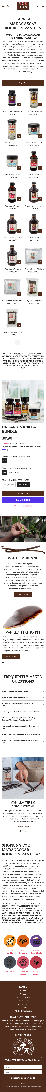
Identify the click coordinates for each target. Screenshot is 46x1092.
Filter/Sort (23, 83)
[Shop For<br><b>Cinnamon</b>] (23, 941)
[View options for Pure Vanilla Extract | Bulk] (19, 231)
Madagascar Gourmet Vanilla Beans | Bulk (12, 332)
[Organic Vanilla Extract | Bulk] (33, 192)
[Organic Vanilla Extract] (33, 161)
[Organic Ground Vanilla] (33, 129)
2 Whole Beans (23, 484)
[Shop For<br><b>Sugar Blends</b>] (36, 941)
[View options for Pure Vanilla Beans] (19, 136)
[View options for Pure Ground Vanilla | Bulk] (19, 294)
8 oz (17, 473)
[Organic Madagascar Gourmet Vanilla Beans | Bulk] (33, 287)
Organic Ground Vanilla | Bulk (34, 269)
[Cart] (43, 6)
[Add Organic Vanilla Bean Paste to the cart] (19, 104)
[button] (3, 662)
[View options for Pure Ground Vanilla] (19, 168)
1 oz (4, 473)
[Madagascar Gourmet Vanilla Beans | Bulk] (12, 318)
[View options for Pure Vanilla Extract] (19, 199)
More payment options (23, 506)
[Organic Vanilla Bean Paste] (12, 97)
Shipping (5, 443)
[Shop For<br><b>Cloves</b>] (36, 962)
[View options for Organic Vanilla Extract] (40, 168)
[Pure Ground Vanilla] (12, 161)
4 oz (10, 461)
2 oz (4, 461)
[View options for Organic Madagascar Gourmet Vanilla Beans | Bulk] (40, 294)
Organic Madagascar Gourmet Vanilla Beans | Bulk (34, 300)
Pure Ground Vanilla (12, 174)
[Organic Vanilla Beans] (33, 97)
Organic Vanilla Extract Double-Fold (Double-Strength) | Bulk (34, 237)
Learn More (23, 594)
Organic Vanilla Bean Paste (12, 111)
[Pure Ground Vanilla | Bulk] (12, 287)
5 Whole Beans (8, 484)
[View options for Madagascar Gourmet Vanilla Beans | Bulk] (19, 325)
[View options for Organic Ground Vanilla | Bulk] (40, 262)
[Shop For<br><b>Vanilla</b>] (10, 941)
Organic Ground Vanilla (34, 143)
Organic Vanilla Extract (33, 174)
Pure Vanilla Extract (12, 206)
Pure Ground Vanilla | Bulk (12, 300)
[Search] (37, 6)
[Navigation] (2, 6)
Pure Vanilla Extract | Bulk (12, 237)
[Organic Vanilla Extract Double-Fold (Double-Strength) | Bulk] (33, 224)
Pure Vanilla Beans (12, 143)
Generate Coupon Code (23, 1077)
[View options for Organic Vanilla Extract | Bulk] (40, 199)
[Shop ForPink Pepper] (23, 962)
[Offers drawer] (8, 6)
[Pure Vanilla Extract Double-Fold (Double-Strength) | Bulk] (12, 255)
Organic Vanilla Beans (34, 111)
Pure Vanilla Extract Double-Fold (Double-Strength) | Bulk (12, 269)
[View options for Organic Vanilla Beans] (40, 104)
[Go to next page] (28, 342)
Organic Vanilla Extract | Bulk (34, 206)
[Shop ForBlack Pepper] (10, 962)
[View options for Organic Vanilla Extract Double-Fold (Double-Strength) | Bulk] (40, 231)
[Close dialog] (41, 1057)
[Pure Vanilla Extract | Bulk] (12, 224)
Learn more (11, 656)
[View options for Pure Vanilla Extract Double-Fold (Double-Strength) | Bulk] (19, 262)
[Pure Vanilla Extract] (12, 192)
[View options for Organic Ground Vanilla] (40, 136)
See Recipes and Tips (23, 826)
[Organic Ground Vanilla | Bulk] (33, 255)
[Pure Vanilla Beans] (12, 129)
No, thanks (23, 1083)
